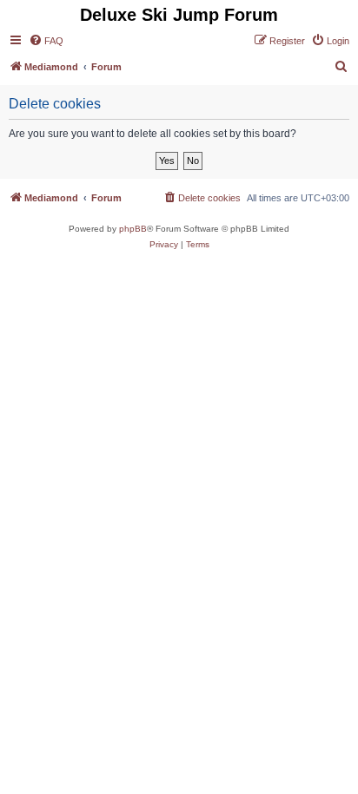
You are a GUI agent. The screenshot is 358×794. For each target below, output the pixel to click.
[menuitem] (46, 40)
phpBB (133, 228)
